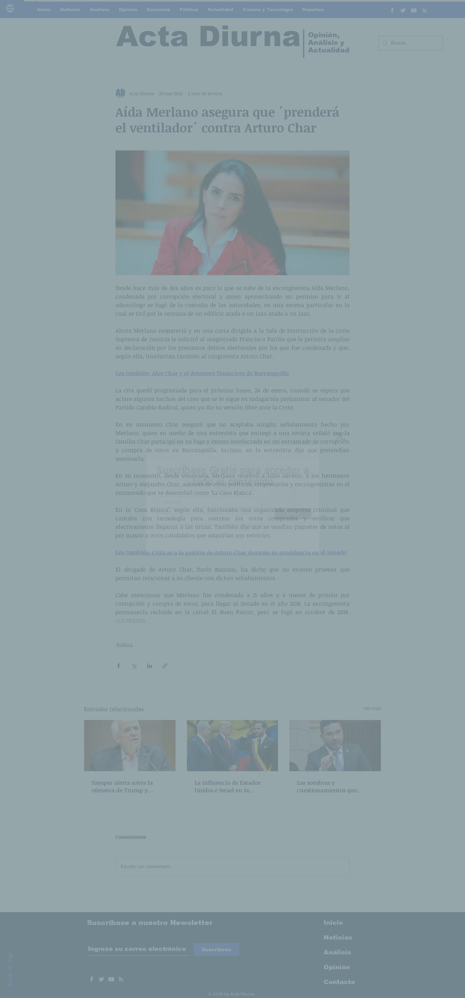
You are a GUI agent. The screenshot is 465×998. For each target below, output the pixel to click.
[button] (340, 437)
